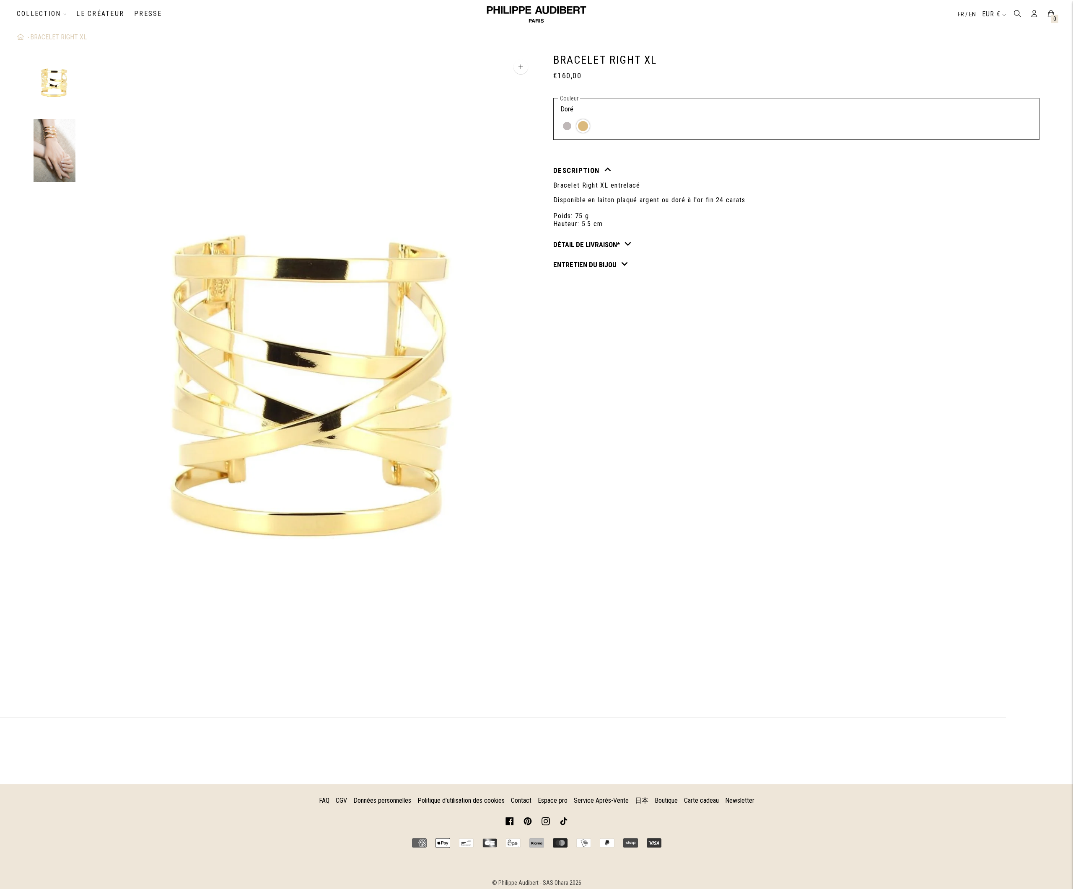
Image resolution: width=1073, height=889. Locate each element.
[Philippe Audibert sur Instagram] (546, 822)
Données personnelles (382, 800)
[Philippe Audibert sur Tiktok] (564, 822)
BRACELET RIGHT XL (58, 37)
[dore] (583, 126)
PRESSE (148, 14)
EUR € (991, 14)
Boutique (666, 800)
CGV (341, 800)
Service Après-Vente (601, 800)
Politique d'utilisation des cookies (461, 800)
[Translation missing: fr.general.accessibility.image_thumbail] (54, 82)
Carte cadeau (701, 800)
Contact (521, 800)
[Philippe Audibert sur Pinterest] (528, 822)
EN (972, 14)
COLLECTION (39, 14)
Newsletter (739, 800)
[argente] (567, 126)
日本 (641, 800)
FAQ (324, 800)
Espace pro (553, 800)
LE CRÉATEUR (100, 14)
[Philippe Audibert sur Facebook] (509, 822)
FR (961, 14)
